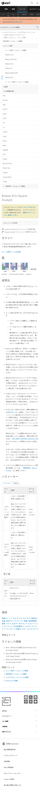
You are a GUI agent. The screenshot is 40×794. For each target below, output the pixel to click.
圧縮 (3, 621)
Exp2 (4, 114)
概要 (6, 9)
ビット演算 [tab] (8, 46)
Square (5, 173)
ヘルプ (13, 14)
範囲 (25, 621)
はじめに (8, 14)
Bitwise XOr (9, 77)
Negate (5, 150)
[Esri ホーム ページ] (5, 3)
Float (4, 118)
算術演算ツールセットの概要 (12, 41)
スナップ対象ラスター (18, 629)
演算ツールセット (10, 37)
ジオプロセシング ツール (26, 32)
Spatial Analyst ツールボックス (14, 35)
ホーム (3, 14)
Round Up (6, 168)
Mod (4, 145)
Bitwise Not (9, 64)
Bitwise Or (8, 68)
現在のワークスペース (14, 621)
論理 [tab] (6, 87)
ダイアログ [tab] (7, 483)
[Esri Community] (26, 702)
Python (24, 14)
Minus (5, 141)
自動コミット (7, 618)
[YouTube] (35, 702)
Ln (3, 127)
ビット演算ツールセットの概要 (15, 50)
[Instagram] (31, 702)
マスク (8, 624)
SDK (31, 14)
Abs (4, 96)
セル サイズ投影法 (30, 618)
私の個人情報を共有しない (13, 785)
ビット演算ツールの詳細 (11, 252)
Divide (5, 100)
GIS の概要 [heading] (5, 721)
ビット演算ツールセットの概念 (18, 82)
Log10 (5, 132)
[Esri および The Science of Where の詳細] (6, 701)
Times (5, 182)
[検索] (32, 3)
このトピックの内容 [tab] (10, 223)
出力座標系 (17, 626)
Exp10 (5, 109)
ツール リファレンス (18, 14)
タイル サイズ (32, 629)
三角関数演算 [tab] (9, 91)
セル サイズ (17, 618)
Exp (4, 105)
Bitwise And (9, 55)
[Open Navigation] (37, 3)
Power (5, 159)
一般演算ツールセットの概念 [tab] (14, 186)
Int (4, 123)
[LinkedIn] (35, 697)
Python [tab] (16, 483)
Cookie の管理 (9, 779)
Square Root (7, 177)
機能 (13, 9)
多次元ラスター (13, 412)
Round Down (7, 163)
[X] (31, 697)
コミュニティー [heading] (6, 716)
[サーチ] (38, 27)
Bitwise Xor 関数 (12, 681)
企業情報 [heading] (4, 726)
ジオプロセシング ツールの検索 (17, 677)
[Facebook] (26, 697)
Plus (4, 154)
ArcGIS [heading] (4, 711)
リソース (22, 9)
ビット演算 (22, 37)
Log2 (4, 136)
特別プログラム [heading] (6, 732)
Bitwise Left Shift (10, 59)
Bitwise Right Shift (11, 73)
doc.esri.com (17, 22)
